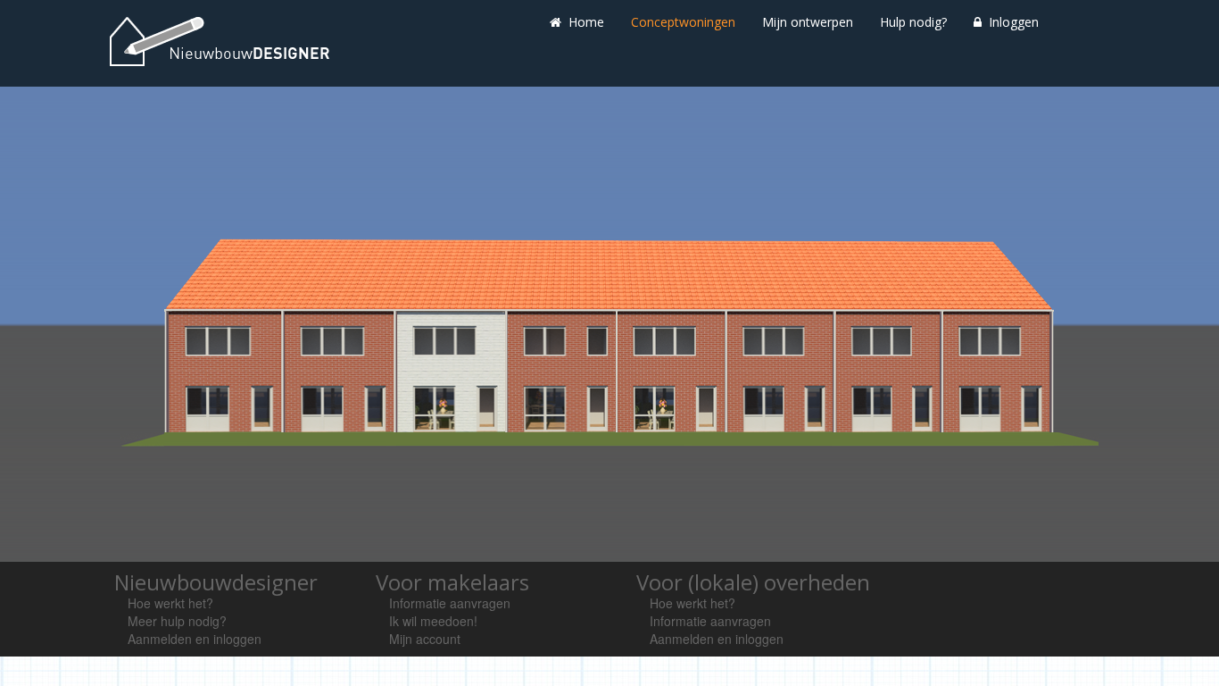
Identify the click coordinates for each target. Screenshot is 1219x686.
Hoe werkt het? (170, 603)
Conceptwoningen (683, 21)
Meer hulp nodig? (177, 621)
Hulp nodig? (913, 21)
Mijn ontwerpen (807, 21)
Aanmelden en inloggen (194, 639)
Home (584, 21)
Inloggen (1012, 21)
